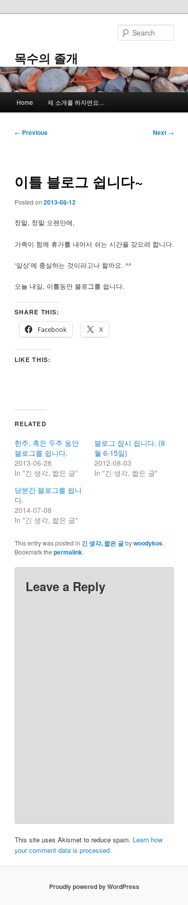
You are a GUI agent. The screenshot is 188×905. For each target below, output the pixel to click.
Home (25, 102)
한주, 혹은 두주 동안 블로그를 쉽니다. (47, 448)
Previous (31, 132)
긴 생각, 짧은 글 (103, 543)
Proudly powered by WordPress (94, 886)
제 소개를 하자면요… (76, 102)
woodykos (147, 543)
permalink (68, 552)
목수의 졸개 (46, 57)
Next (163, 132)
